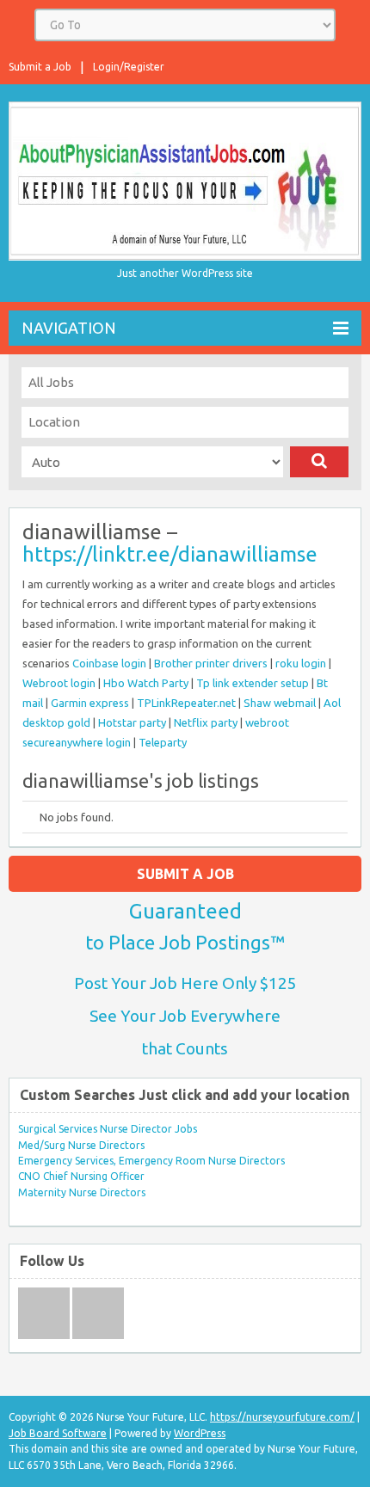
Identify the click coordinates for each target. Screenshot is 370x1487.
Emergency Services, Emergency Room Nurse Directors (151, 1160)
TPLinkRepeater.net (186, 703)
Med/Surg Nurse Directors (81, 1145)
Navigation (69, 327)
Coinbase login (109, 663)
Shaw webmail (280, 703)
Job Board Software (58, 1433)
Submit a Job (40, 66)
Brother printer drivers (211, 663)
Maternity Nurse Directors (81, 1192)
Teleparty (163, 742)
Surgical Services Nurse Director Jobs (107, 1128)
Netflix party (205, 722)
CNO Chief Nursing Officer (81, 1176)
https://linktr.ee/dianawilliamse (170, 554)
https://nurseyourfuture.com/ (282, 1416)
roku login (300, 663)
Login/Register (128, 66)
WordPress (199, 1433)
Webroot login (59, 683)
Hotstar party (132, 722)
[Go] (319, 461)
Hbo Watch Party (145, 683)
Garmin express (90, 703)
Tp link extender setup (252, 683)
